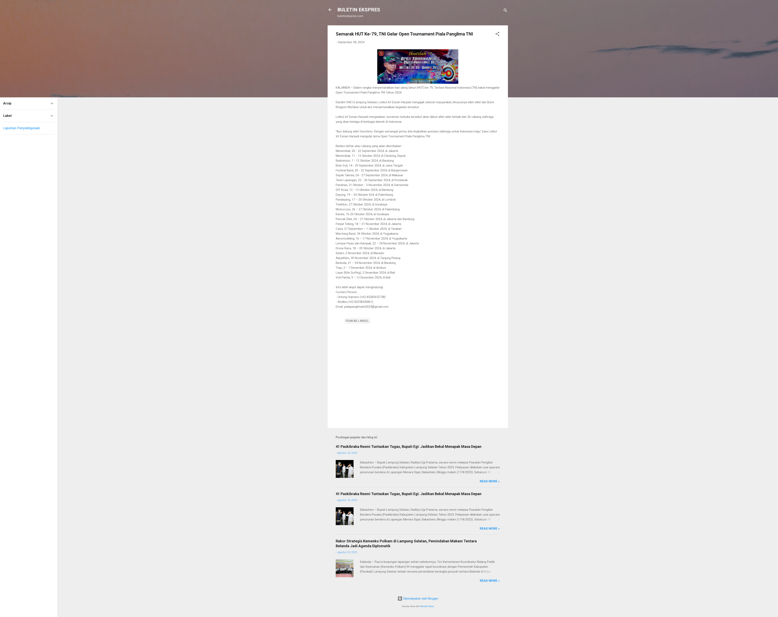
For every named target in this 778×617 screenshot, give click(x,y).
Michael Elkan (427, 606)
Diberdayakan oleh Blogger (420, 598)
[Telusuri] (505, 11)
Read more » (490, 481)
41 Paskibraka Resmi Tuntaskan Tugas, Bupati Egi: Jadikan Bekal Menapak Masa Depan (408, 446)
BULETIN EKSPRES (358, 10)
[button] (497, 34)
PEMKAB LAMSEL (357, 321)
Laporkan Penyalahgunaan (21, 128)
